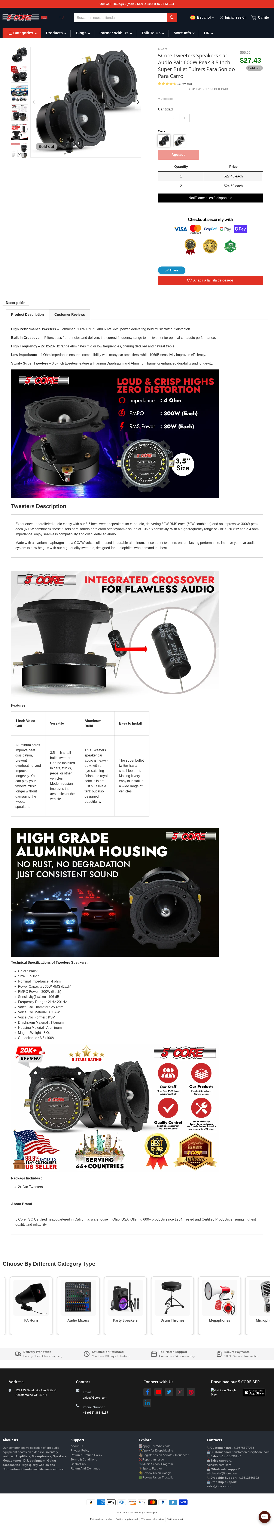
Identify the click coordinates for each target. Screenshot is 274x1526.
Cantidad (165, 109)
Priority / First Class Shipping (42, 1356)
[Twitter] (169, 1392)
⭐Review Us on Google (155, 1473)
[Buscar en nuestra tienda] (172, 17)
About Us (77, 1446)
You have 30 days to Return (111, 1356)
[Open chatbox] (265, 1517)
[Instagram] (180, 1392)
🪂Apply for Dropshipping (156, 1450)
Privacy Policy (80, 1450)
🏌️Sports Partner (150, 1468)
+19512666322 (248, 1477)
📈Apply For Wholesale (154, 1446)
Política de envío (175, 1519)
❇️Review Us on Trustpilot (156, 1477)
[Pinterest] (191, 1392)
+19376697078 (244, 1447)
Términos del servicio (152, 1519)
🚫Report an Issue (151, 1459)
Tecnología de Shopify (145, 1512)
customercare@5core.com (251, 1452)
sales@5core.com (95, 1397)
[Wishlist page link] (62, 17)
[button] (167, 83)
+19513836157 (230, 1456)
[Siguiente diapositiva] (19, 154)
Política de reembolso (101, 1519)
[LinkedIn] (147, 1403)
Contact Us (78, 1464)
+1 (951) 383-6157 (95, 1412)
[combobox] (125, 17)
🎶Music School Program (156, 1464)
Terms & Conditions (84, 1459)
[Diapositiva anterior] (34, 102)
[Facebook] (147, 1392)
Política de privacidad (127, 1519)
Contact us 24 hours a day (177, 1356)
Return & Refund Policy (86, 1455)
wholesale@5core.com (222, 1473)
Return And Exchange (85, 1468)
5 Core (129, 1512)
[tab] (27, 314)
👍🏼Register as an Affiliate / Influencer (164, 1455)
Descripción (15, 303)
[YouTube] (158, 1392)
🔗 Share (171, 270)
